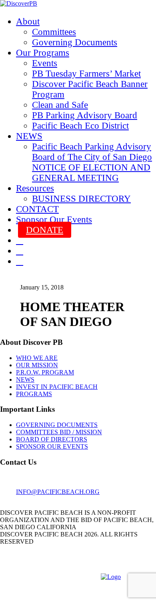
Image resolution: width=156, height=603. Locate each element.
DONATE (44, 230)
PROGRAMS (34, 394)
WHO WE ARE (37, 357)
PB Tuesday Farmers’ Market (86, 74)
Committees (54, 32)
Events (44, 63)
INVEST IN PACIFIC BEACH (57, 386)
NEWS (29, 136)
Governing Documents (74, 42)
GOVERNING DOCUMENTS (57, 424)
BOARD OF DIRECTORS (51, 439)
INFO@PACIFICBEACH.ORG (58, 491)
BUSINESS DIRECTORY (81, 199)
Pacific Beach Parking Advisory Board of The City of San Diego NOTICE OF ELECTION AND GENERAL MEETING (92, 162)
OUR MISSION (37, 365)
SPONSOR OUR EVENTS (52, 446)
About (28, 21)
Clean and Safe (60, 105)
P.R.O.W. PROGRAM (45, 372)
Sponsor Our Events (54, 219)
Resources (35, 188)
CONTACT (37, 209)
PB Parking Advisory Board (84, 115)
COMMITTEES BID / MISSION (59, 432)
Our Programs (42, 53)
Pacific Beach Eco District (80, 126)
